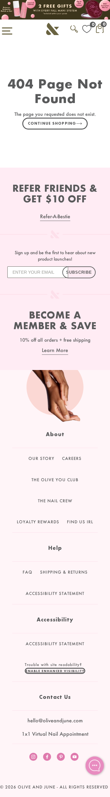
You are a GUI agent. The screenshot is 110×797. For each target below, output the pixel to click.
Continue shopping (52, 123)
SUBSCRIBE (79, 272)
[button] (55, 671)
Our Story (41, 458)
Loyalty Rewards (38, 521)
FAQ (27, 572)
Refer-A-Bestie (55, 216)
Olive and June (36, 787)
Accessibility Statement (55, 593)
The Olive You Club (55, 479)
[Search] (74, 28)
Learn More (55, 350)
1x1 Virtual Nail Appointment (55, 734)
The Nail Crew (55, 500)
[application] (94, 765)
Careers (72, 458)
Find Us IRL (80, 521)
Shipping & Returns (64, 572)
